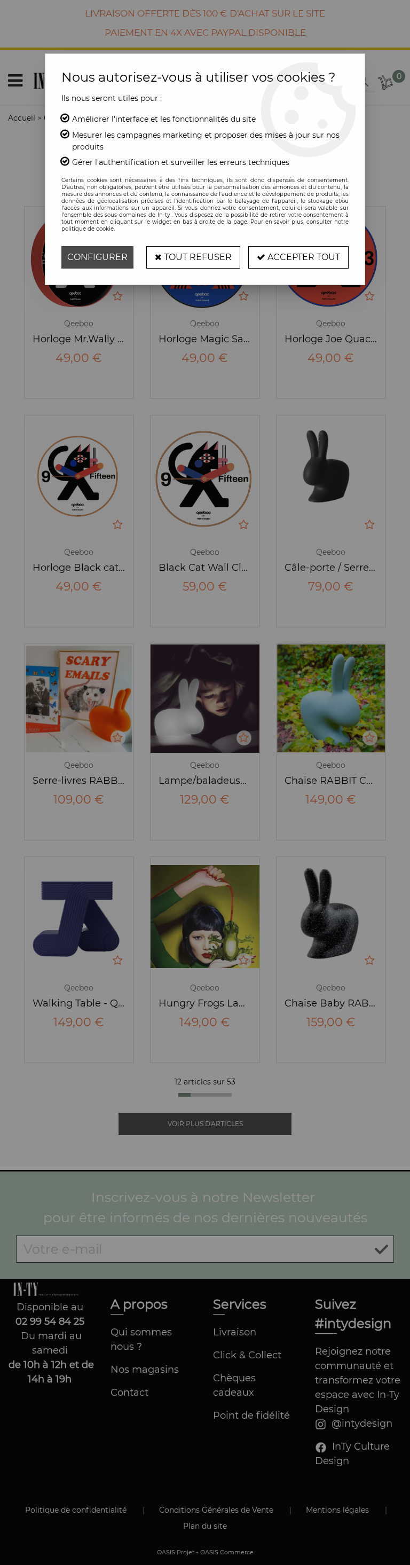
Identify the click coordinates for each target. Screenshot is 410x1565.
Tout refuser (197, 257)
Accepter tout (302, 257)
